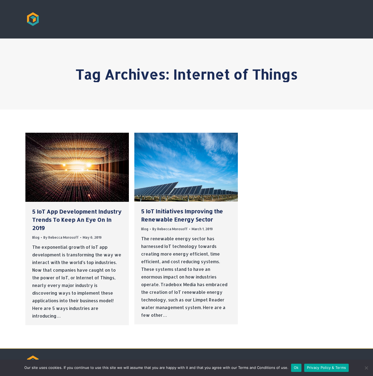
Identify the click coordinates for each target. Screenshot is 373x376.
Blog (35, 237)
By (61, 237)
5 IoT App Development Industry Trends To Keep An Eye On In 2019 (77, 219)
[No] (366, 368)
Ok (296, 367)
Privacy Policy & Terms (326, 367)
